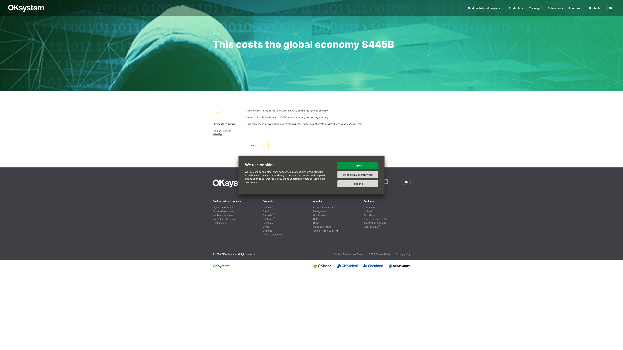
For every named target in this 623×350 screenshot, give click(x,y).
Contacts (594, 8)
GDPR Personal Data (379, 254)
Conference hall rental (375, 219)
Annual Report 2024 (323, 230)
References (555, 8)
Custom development (224, 211)
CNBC (283, 117)
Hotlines (367, 211)
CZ (611, 8)
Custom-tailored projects (484, 8)
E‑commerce (219, 223)
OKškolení (268, 219)
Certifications (320, 215)
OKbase (267, 207)
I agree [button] (358, 165)
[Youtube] (385, 183)
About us (574, 8)
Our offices (369, 215)
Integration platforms (224, 219)
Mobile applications (223, 215)
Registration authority (374, 223)
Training (534, 8)
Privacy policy (403, 254)
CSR (315, 219)
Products (514, 8)
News (316, 223)
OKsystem (26, 8)
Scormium (268, 223)
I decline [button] (358, 183)
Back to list (257, 145)
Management (320, 211)
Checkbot (268, 211)
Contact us (369, 207)
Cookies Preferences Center (349, 254)
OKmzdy (267, 215)
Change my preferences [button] (358, 174)
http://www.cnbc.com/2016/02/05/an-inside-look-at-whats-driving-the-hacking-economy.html (312, 123)
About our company (323, 207)
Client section (370, 226)
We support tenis (322, 226)
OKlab (266, 226)
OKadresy (268, 230)
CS (406, 182)
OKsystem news (224, 124)
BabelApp (218, 134)
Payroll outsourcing (273, 234)
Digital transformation (224, 207)
